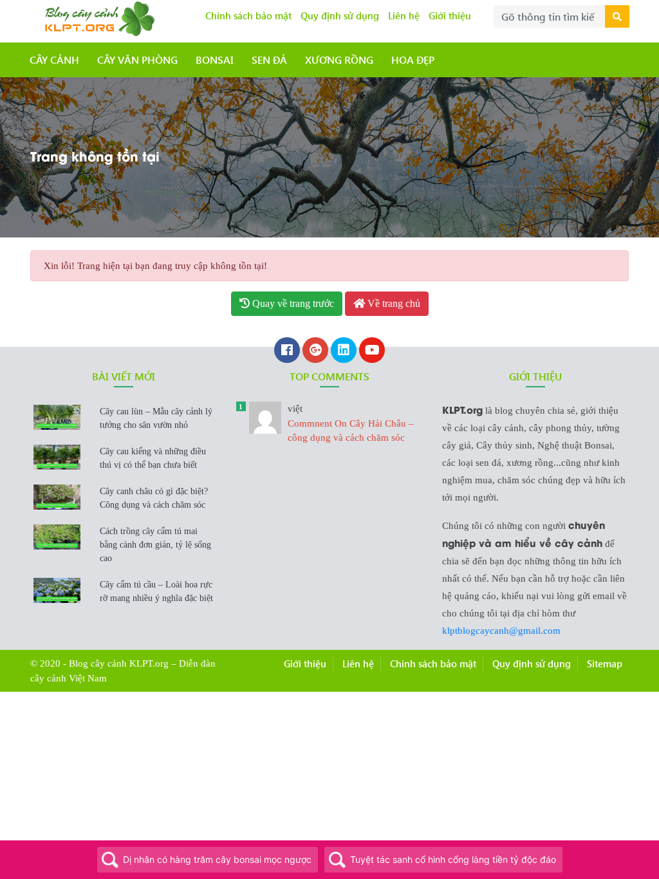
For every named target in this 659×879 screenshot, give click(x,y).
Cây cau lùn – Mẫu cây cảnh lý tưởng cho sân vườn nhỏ (156, 418)
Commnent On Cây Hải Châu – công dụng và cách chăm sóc (351, 423)
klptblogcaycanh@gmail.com (501, 630)
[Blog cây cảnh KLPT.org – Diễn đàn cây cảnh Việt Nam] (97, 17)
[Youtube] (372, 351)
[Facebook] (287, 351)
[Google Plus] (315, 351)
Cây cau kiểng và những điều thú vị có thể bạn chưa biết (153, 458)
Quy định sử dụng (340, 15)
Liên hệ (404, 15)
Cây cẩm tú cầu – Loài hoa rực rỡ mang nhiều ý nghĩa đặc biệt (156, 591)
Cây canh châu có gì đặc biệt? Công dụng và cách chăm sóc (154, 498)
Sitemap (604, 663)
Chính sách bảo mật (248, 15)
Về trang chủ (392, 303)
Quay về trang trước (292, 303)
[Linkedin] (344, 351)
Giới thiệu (450, 15)
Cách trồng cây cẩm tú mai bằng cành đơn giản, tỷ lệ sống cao (155, 544)
